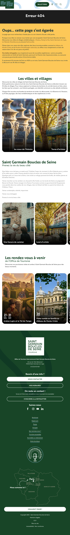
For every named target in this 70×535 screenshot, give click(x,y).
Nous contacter (35, 379)
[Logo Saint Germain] (35, 346)
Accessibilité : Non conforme (35, 526)
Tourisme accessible (35, 434)
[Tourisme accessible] (52, 4)
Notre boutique (35, 441)
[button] (61, 4)
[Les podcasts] (35, 455)
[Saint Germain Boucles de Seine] (9, 4)
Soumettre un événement (35, 438)
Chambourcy (14, 42)
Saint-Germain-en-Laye (58, 40)
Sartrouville (30, 42)
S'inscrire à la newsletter (35, 399)
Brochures (35, 417)
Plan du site (35, 523)
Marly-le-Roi (45, 40)
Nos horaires (35, 385)
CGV (35, 520)
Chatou (38, 40)
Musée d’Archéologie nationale (26, 47)
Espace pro (35, 421)
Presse (35, 424)
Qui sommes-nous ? (35, 431)
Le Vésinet (5, 42)
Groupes (35, 427)
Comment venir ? (35, 509)
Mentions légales (35, 517)
